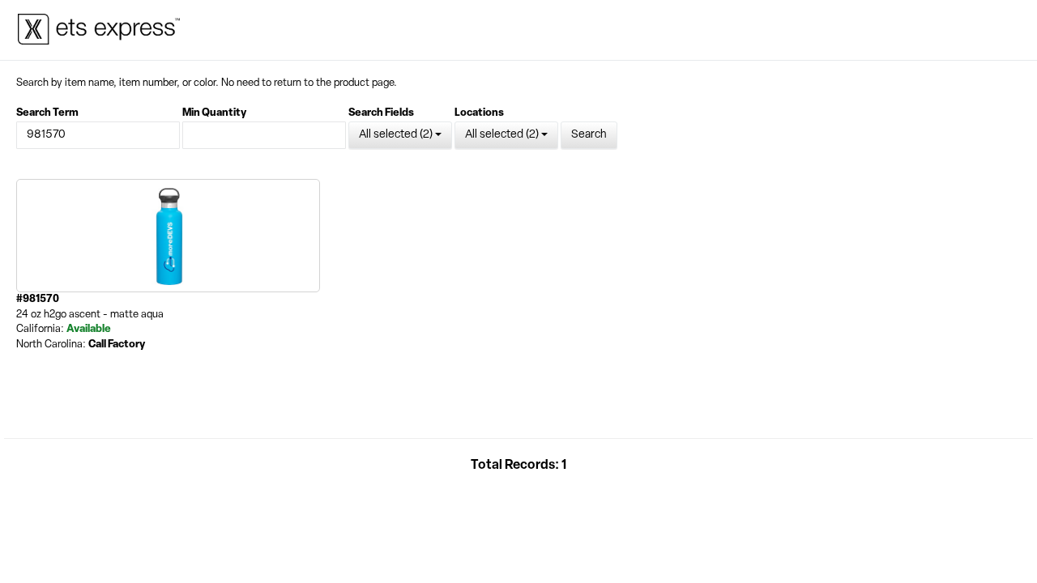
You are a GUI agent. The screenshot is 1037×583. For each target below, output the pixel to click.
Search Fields (381, 113)
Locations (479, 113)
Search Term (47, 113)
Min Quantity (214, 113)
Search (589, 135)
